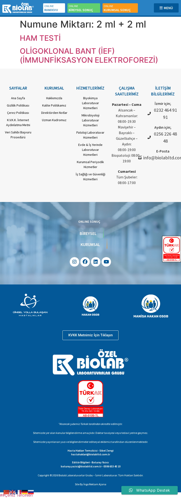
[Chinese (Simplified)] (7, 491)
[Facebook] (85, 262)
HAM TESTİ (40, 38)
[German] (25, 491)
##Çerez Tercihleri (16, 495)
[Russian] (31, 491)
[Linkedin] (95, 262)
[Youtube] (106, 262)
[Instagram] (74, 262)
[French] (19, 491)
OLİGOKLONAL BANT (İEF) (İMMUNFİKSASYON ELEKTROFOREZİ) (89, 55)
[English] (13, 491)
